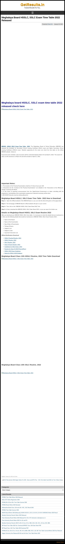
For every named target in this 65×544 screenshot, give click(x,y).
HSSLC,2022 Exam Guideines (12, 251)
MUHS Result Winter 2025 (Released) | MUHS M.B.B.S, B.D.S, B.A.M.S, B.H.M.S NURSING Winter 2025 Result (30, 512)
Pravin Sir (50, 24)
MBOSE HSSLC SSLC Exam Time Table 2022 (16, 146)
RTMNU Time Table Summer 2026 (10, 510)
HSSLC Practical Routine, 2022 (12, 238)
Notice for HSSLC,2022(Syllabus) (13, 253)
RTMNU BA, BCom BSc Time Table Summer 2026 (14, 502)
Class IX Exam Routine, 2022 (12, 244)
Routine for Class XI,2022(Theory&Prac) (15, 249)
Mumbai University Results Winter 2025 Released (14, 515)
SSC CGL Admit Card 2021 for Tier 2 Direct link (49, 480)
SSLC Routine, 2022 (9, 242)
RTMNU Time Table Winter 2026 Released (12, 497)
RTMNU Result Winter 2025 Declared (11, 505)
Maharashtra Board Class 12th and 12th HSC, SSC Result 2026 (18, 507)
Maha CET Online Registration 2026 (11, 499)
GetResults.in (32, 4)
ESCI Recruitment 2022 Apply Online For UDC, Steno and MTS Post (20, 480)
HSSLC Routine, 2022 (10, 240)
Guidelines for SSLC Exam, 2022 (13, 246)
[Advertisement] (32, 38)
